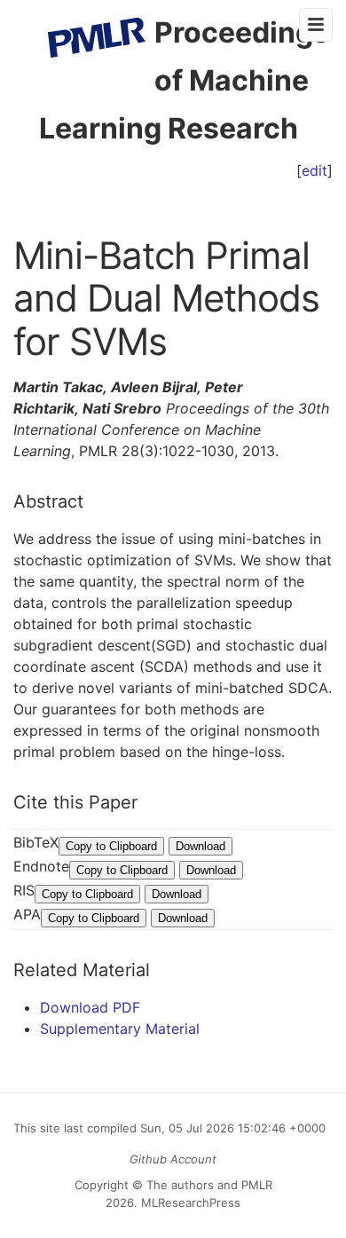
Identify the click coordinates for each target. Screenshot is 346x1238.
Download (200, 846)
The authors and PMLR (209, 1185)
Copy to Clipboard (111, 846)
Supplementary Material (120, 1028)
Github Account (173, 1159)
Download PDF (90, 1007)
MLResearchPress (189, 1202)
